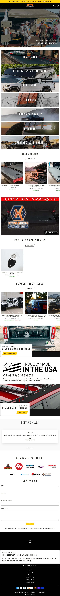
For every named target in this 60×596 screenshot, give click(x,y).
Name (3, 485)
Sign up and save (29, 565)
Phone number (6, 500)
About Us (30, 570)
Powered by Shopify (30, 594)
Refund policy (30, 577)
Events (30, 575)
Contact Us (30, 572)
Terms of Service (46, 528)
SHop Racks (22, 412)
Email (3, 493)
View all (30, 158)
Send (30, 523)
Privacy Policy (36, 528)
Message (4, 508)
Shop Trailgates (9, 353)
